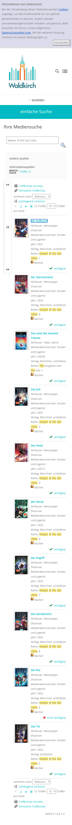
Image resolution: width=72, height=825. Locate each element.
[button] (63, 145)
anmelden (38, 100)
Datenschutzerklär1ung (16, 32)
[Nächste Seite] (26, 206)
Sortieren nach (22, 196)
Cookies (63, 9)
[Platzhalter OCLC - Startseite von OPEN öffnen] (22, 71)
